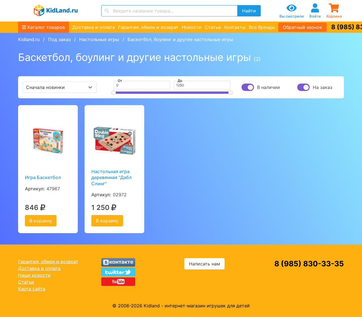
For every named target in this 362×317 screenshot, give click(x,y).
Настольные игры (99, 39)
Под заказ (59, 39)
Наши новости (34, 275)
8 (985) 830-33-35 (309, 263)
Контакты (234, 27)
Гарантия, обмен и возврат (148, 27)
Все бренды (262, 27)
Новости (191, 27)
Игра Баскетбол (43, 177)
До (180, 80)
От (120, 80)
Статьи (213, 27)
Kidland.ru (29, 39)
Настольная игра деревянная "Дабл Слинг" (111, 177)
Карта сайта (31, 289)
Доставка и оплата (93, 27)
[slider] (113, 92)
